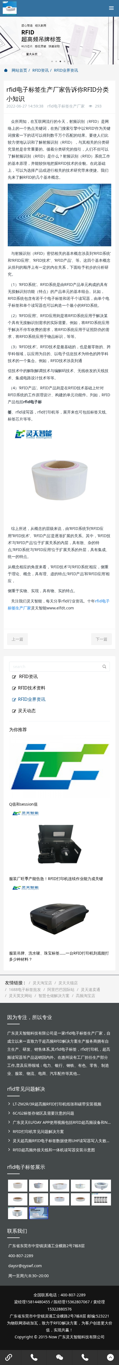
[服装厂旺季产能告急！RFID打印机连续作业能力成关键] (59, 840)
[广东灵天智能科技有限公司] (10, 7)
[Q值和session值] (59, 766)
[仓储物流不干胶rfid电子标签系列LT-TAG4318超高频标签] (59, 1199)
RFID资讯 (40, 70)
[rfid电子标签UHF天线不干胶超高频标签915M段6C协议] (17, 1212)
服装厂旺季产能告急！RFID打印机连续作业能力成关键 (56, 878)
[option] (59, 40)
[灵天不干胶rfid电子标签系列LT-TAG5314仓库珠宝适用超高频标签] (80, 1185)
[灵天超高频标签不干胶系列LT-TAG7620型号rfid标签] (17, 1185)
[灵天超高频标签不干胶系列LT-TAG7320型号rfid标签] (38, 1185)
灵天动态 (27, 711)
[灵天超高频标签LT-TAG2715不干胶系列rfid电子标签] (17, 1199)
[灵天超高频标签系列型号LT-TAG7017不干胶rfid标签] (101, 1199)
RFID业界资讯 (66, 70)
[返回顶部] (110, 1357)
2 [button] (56, 61)
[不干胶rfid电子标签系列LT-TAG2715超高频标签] (80, 1199)
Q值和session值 (23, 804)
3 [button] (60, 61)
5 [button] (68, 61)
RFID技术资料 (31, 688)
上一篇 (17, 639)
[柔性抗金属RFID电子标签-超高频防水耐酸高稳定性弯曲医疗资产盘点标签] (38, 1212)
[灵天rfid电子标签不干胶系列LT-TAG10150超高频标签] (38, 1199)
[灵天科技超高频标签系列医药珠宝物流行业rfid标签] (59, 1185)
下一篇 (101, 639)
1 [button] (52, 61)
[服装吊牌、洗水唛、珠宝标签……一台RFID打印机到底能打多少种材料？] (59, 915)
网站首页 (19, 70)
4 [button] (64, 61)
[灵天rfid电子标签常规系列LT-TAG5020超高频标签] (101, 1185)
